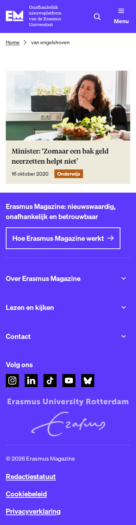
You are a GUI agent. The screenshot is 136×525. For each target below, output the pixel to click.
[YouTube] (68, 380)
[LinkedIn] (31, 380)
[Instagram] (12, 380)
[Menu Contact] (123, 336)
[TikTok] (50, 380)
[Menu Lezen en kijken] (123, 307)
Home (13, 42)
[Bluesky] (87, 380)
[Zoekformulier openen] (97, 17)
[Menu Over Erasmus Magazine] (123, 278)
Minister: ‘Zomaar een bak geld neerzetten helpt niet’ (60, 156)
